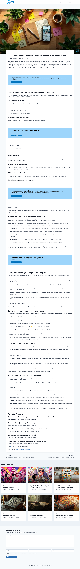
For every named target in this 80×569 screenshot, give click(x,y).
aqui (11, 446)
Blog (60, 2)
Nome (8, 550)
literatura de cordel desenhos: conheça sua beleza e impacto (60, 456)
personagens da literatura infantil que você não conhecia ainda (20, 456)
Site (53, 550)
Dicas (43, 53)
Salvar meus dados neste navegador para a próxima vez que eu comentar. (22, 553)
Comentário (10, 535)
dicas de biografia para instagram (23, 449)
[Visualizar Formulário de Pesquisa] (73, 2)
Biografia (38, 53)
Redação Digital (14, 58)
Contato (69, 2)
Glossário (64, 2)
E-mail (31, 550)
